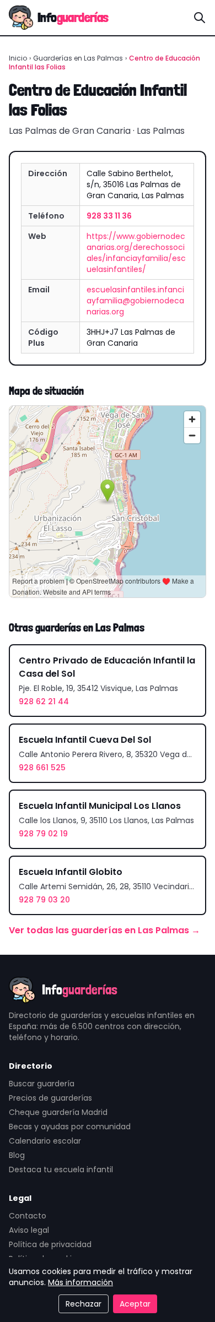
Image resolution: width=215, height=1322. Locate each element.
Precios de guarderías (50, 1097)
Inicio (18, 58)
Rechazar (83, 1303)
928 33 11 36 (109, 215)
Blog (17, 1155)
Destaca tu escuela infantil (61, 1169)
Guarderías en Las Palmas (78, 58)
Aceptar (135, 1303)
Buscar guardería (41, 1083)
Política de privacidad (50, 1244)
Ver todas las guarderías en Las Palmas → (104, 930)
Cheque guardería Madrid (58, 1112)
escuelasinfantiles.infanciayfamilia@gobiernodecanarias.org (135, 300)
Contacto (27, 1215)
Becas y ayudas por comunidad (70, 1126)
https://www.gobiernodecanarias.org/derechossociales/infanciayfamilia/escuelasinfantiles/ (136, 253)
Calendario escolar (45, 1140)
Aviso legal (29, 1230)
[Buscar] (199, 17)
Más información (80, 1282)
